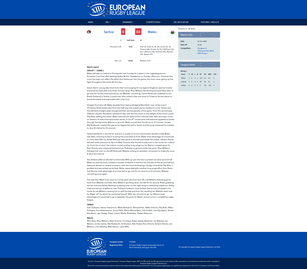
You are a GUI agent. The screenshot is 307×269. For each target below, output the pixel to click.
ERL (107, 22)
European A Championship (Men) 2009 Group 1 (206, 50)
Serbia (109, 31)
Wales (152, 31)
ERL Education (181, 22)
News (90, 22)
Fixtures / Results (210, 22)
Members (127, 22)
